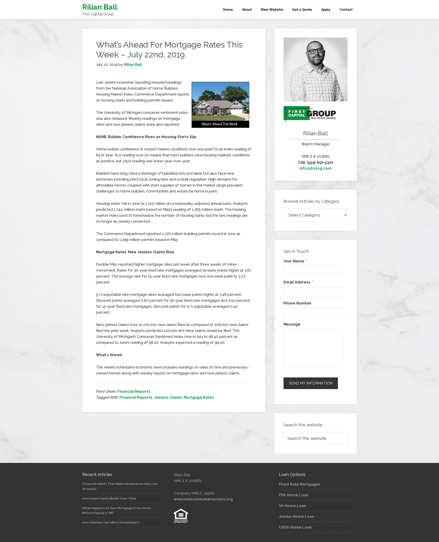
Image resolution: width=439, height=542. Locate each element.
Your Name (295, 261)
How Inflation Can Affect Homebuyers (110, 522)
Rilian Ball (99, 7)
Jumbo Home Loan (296, 516)
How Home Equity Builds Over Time (109, 498)
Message (292, 324)
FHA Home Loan (293, 495)
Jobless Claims (168, 397)
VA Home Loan (292, 506)
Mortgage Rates (199, 397)
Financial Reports (134, 391)
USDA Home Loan (295, 527)
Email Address (298, 282)
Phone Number (298, 303)
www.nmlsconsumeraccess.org (203, 499)
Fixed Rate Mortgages (299, 484)
